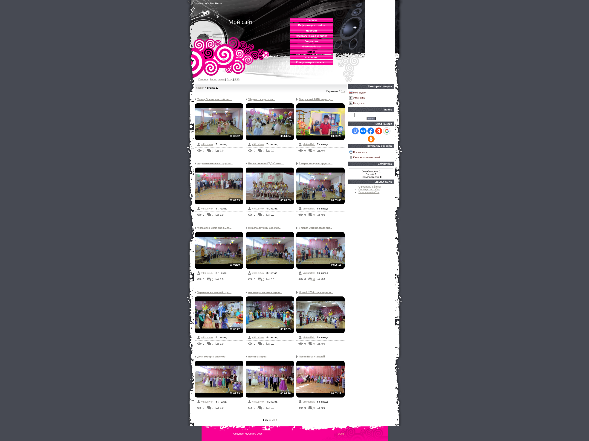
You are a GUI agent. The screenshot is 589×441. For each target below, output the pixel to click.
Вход (229, 79)
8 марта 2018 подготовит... (315, 227)
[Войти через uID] (355, 131)
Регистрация (217, 79)
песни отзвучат (257, 356)
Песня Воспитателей (312, 356)
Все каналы (360, 152)
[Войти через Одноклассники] (371, 139)
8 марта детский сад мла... (264, 227)
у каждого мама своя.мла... (214, 227)
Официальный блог (369, 186)
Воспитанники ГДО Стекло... (266, 163)
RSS (237, 79)
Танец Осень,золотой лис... (214, 99)
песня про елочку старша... (265, 292)
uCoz (341, 433)
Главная (203, 79)
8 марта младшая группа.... (315, 163)
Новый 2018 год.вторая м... (316, 292)
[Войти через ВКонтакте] (363, 131)
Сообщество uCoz (369, 189)
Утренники (359, 97)
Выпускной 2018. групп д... (316, 99)
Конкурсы (358, 103)
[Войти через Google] (386, 131)
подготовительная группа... (215, 163)
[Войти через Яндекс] (378, 131)
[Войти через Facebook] (370, 131)
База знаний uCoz (368, 192)
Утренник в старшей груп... (214, 292)
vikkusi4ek (207, 144)
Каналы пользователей (366, 157)
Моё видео (359, 92)
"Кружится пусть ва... (261, 99)
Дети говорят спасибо (211, 356)
